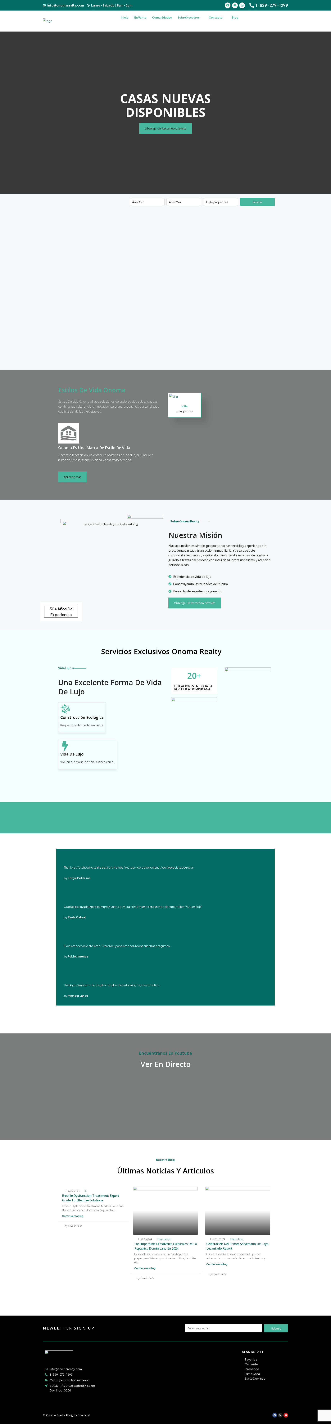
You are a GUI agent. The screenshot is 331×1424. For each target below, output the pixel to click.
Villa (185, 406)
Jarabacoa (252, 1369)
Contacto (216, 17)
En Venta (140, 17)
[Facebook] (227, 5)
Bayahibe (251, 1359)
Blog (235, 17)
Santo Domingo (255, 1378)
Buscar (257, 202)
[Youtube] (235, 5)
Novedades (163, 1239)
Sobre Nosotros (189, 17)
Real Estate (236, 1239)
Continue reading (72, 1215)
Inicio (125, 17)
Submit (276, 1328)
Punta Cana (252, 1373)
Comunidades (162, 17)
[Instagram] (242, 5)
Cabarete (251, 1364)
